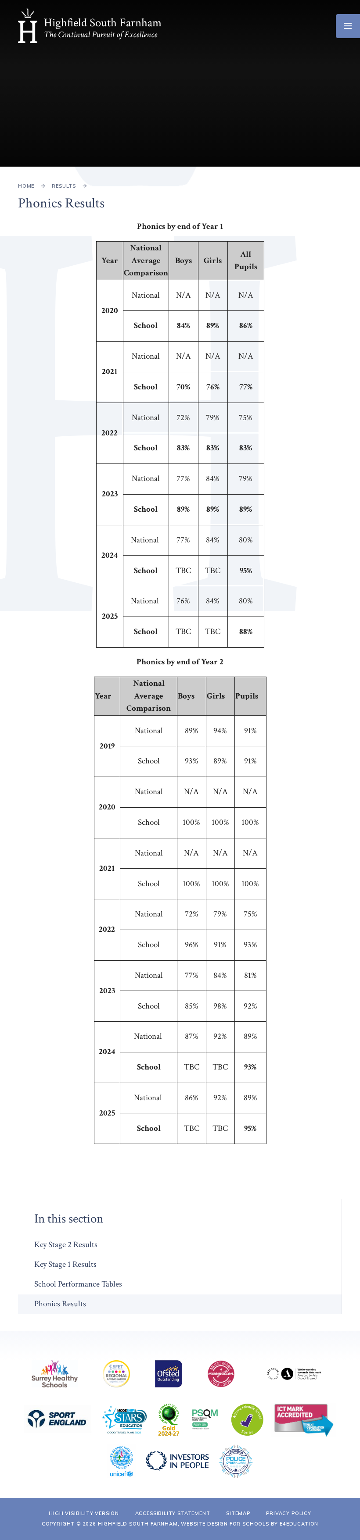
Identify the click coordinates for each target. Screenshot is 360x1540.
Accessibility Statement (172, 1513)
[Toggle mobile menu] (348, 26)
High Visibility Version (84, 1513)
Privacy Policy (288, 1513)
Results (64, 186)
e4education (299, 1524)
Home (26, 186)
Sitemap (238, 1513)
